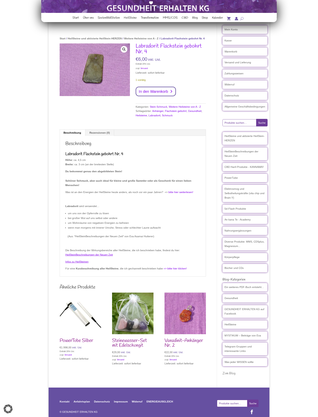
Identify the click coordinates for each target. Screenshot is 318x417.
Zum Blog (228, 373)
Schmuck (167, 115)
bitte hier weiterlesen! (180, 192)
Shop (205, 18)
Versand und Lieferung (238, 62)
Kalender (217, 18)
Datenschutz (232, 95)
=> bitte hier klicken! (175, 268)
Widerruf (229, 84)
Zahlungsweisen (234, 73)
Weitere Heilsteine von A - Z (141, 38)
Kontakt (65, 401)
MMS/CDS (170, 18)
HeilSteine (130, 18)
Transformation (150, 18)
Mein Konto (231, 29)
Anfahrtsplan (82, 401)
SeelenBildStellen (109, 18)
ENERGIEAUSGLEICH (159, 401)
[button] (124, 49)
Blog (195, 18)
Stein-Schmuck (158, 106)
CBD (185, 18)
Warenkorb (231, 51)
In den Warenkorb (153, 91)
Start (76, 18)
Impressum (121, 401)
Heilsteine (141, 115)
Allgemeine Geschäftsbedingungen (245, 106)
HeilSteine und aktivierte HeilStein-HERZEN (95, 38)
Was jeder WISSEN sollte (239, 362)
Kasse (228, 40)
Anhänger (157, 110)
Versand (144, 68)
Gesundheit (195, 110)
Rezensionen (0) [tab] (99, 132)
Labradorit (154, 115)
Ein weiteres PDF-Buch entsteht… (244, 287)
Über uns (88, 18)
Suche (262, 122)
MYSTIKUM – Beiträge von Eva (243, 335)
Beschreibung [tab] (72, 132)
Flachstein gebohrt (176, 110)
